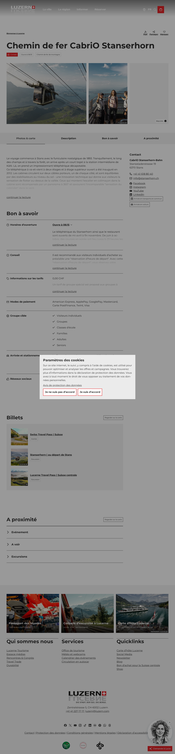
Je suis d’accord (90, 392)
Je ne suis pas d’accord (60, 392)
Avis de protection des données (62, 385)
